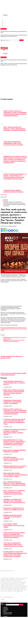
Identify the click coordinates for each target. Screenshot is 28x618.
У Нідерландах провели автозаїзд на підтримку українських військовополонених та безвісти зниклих (14, 432)
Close (2, 603)
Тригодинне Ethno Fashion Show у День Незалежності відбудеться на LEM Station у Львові (15, 474)
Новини (5, 19)
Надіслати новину (7, 25)
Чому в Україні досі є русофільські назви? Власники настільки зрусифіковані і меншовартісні (14, 492)
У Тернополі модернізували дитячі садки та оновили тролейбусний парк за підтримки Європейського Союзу (14, 421)
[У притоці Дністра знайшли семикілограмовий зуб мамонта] (15, 184)
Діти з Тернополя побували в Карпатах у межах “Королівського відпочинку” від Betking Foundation (14, 128)
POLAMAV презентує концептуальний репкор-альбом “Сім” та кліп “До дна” (13, 458)
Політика (5, 21)
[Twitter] (17, 230)
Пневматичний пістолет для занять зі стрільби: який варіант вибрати (15, 466)
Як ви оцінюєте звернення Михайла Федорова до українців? (14, 450)
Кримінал (5, 22)
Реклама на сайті (7, 26)
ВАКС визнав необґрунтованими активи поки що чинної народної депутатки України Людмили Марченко (13, 392)
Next (6, 194)
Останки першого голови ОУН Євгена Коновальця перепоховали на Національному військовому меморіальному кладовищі (15, 554)
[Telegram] (14, 230)
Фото (4, 23)
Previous (3, 194)
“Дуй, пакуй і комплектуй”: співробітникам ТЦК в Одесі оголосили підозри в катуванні (13, 143)
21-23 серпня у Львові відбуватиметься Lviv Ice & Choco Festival (13, 525)
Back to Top (3, 602)
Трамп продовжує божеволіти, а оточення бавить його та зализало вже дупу (14, 382)
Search (21, 40)
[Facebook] (2, 230)
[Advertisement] (14, 83)
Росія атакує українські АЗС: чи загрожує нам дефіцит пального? (13, 508)
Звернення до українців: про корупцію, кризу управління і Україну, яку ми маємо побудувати (14, 501)
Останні (5, 15)
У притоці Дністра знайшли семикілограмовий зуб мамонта (13, 191)
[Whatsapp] (4, 230)
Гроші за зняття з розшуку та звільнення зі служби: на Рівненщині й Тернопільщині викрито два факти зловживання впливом (14, 113)
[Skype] (7, 230)
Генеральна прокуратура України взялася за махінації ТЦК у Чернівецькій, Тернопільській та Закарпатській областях (14, 535)
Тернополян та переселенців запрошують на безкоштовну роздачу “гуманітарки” (12, 401)
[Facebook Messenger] (9, 230)
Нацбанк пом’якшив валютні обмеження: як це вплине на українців (12, 516)
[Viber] (12, 230)
